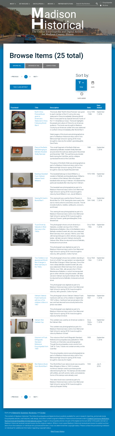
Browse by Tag (34, 65)
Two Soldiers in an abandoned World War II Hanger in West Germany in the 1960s (41, 262)
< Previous (14, 76)
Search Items (51, 65)
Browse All (17, 65)
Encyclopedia (38, 4)
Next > (36, 76)
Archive (51, 4)
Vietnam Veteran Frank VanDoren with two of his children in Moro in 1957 (41, 300)
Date (92, 84)
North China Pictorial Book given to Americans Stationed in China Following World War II (41, 118)
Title (81, 84)
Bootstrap (24, 413)
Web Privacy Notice (57, 431)
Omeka (42, 413)
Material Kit (16, 413)
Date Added (82, 95)
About (12, 4)
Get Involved (24, 4)
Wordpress (33, 413)
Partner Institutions (65, 4)
